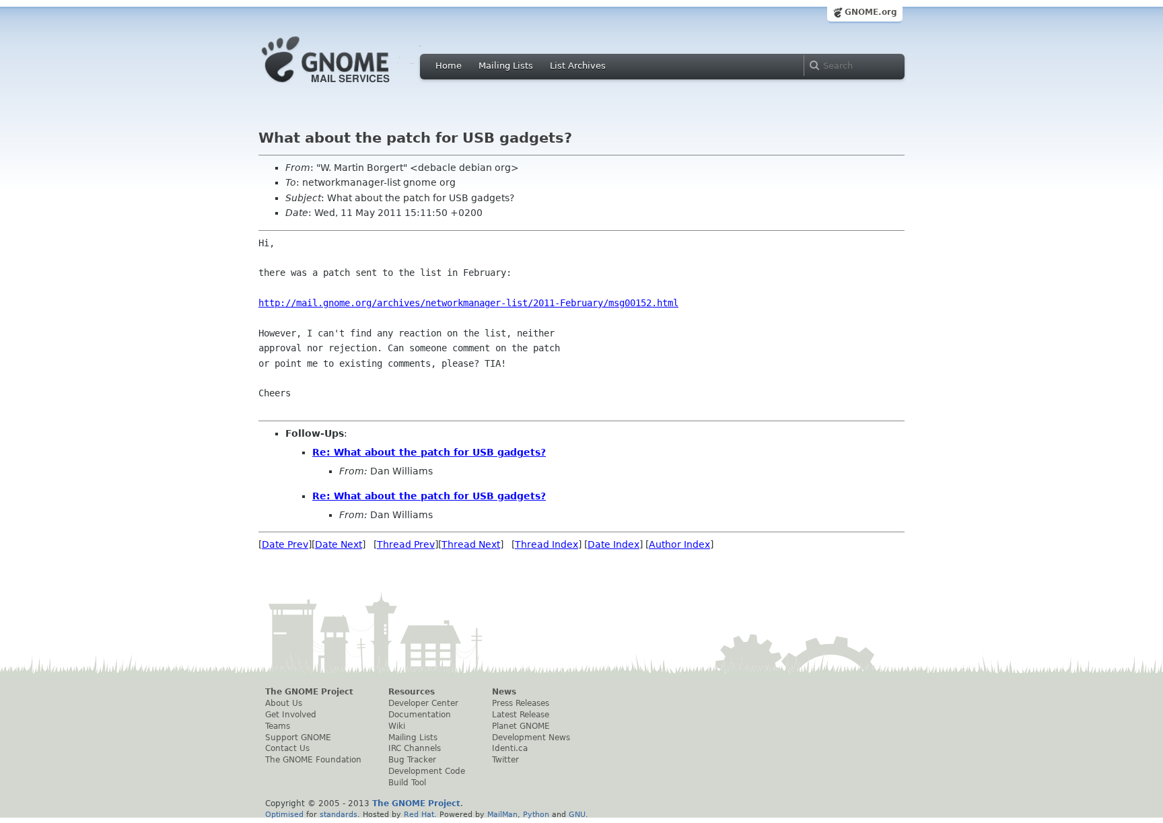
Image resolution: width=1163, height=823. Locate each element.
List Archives (578, 66)
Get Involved (290, 714)
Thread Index (546, 544)
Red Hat (419, 814)
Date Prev (285, 544)
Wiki (396, 726)
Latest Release (520, 714)
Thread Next (471, 544)
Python (536, 814)
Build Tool (407, 782)
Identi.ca (510, 748)
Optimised (284, 814)
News (504, 691)
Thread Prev (406, 544)
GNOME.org (871, 12)
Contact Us (287, 748)
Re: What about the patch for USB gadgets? (429, 452)
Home (448, 66)
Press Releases (520, 703)
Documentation (419, 714)
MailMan (502, 814)
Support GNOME (298, 737)
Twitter (505, 759)
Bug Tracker (412, 759)
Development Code (426, 771)
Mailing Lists (506, 66)
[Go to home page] (346, 86)
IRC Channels (414, 748)
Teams (277, 726)
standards (338, 814)
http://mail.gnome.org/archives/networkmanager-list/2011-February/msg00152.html (468, 302)
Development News (531, 737)
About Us (283, 703)
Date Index (613, 544)
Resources (411, 691)
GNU (577, 814)
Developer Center (423, 703)
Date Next (338, 544)
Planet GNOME (521, 726)
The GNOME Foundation (313, 759)
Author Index (679, 544)
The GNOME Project (309, 691)
